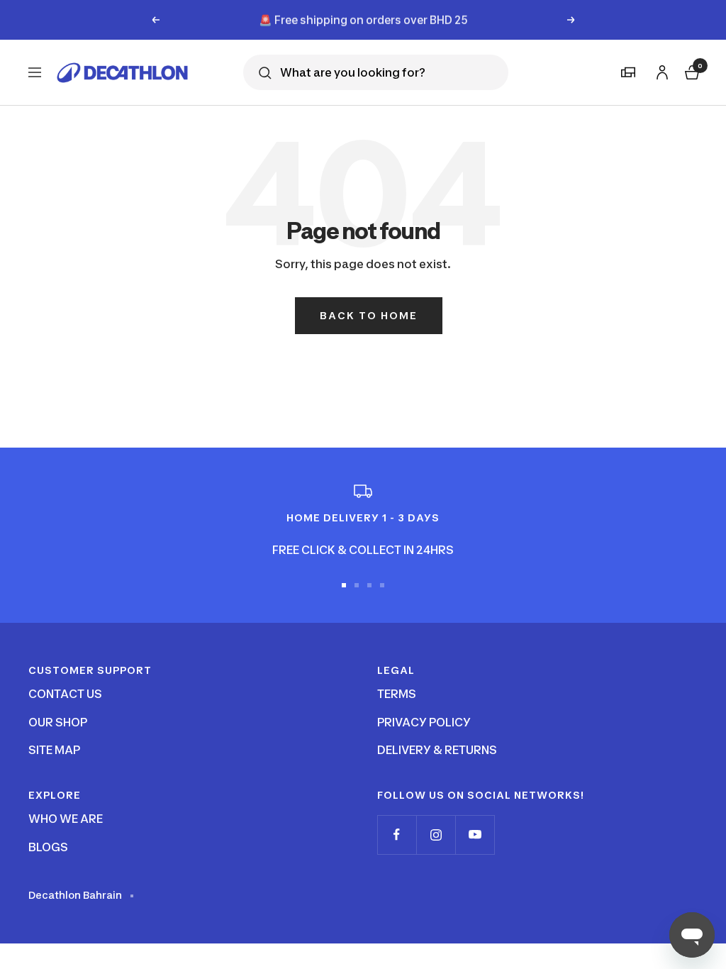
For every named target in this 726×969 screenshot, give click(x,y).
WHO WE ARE (65, 819)
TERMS (396, 694)
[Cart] (690, 70)
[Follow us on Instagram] (435, 834)
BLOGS (48, 847)
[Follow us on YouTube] (474, 834)
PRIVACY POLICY (424, 722)
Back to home (369, 315)
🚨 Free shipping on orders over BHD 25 (363, 19)
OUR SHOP (57, 722)
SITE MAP (54, 750)
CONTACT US (65, 694)
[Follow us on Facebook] (396, 834)
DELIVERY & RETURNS (437, 750)
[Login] (660, 70)
